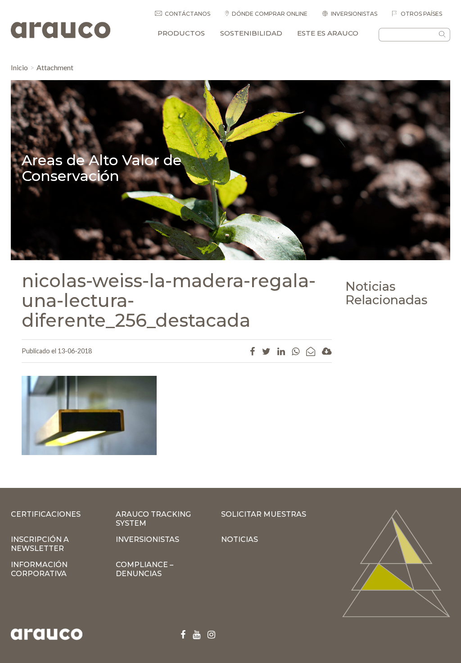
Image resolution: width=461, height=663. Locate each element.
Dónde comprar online (269, 13)
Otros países (420, 13)
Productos (181, 33)
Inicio (19, 67)
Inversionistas (354, 13)
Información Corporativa (39, 569)
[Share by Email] (310, 351)
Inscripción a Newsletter (40, 544)
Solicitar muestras (263, 514)
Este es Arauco (327, 33)
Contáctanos (187, 13)
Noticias (239, 539)
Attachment (54, 67)
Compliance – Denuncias (144, 569)
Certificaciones (46, 514)
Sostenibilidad (251, 33)
